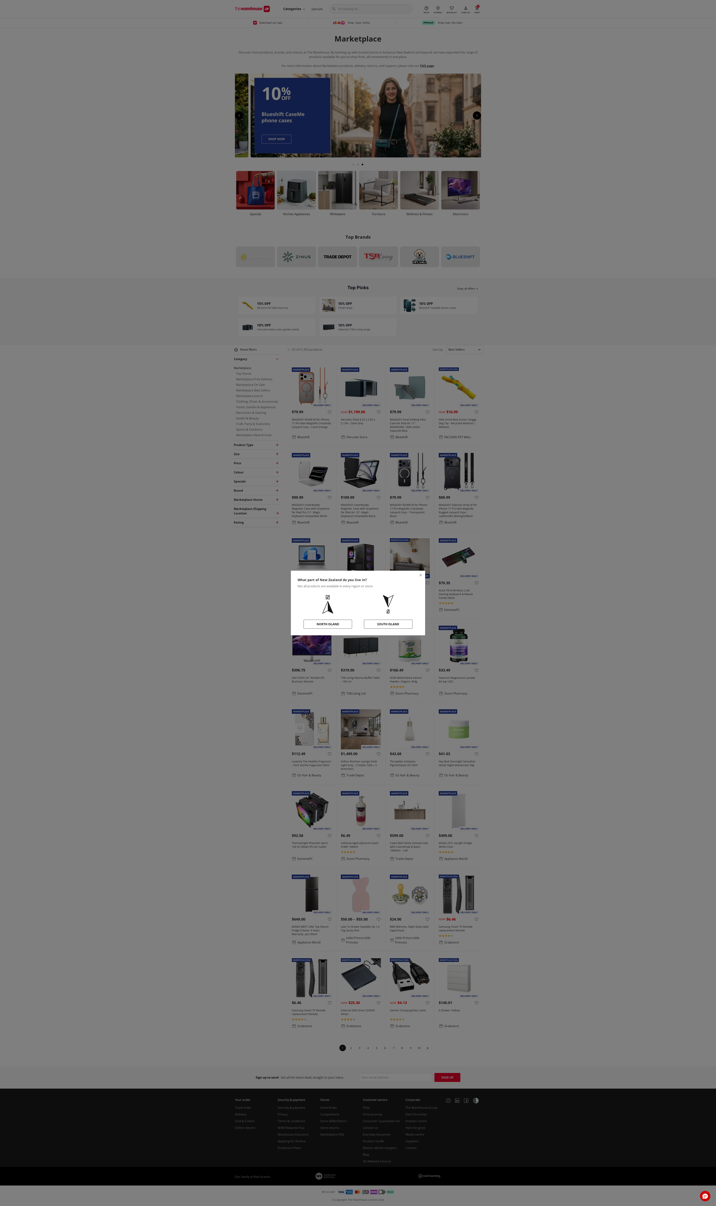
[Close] (420, 575)
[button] (705, 1196)
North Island (328, 624)
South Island (388, 624)
